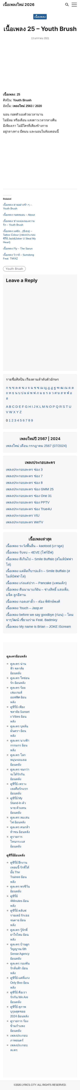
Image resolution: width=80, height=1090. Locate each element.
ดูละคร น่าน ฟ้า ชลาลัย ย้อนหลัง (18, 668)
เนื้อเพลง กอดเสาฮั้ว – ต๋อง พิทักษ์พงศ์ (33, 601)
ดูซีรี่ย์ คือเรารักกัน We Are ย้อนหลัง (19, 997)
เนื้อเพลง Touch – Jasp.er (24, 608)
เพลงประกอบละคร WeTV (24, 522)
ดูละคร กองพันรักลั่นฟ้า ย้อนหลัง (20, 968)
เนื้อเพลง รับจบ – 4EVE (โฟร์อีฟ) (29, 552)
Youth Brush (14, 269)
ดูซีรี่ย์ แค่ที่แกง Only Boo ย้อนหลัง (20, 982)
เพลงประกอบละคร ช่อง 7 (24, 476)
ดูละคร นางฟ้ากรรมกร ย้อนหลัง (19, 745)
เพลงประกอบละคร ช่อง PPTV (27, 502)
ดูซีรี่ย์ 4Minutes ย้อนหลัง (19, 900)
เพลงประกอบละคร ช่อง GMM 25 (30, 489)
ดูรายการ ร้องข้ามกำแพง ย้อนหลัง (19, 1025)
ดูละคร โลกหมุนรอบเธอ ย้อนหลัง (18, 759)
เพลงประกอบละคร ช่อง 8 (24, 483)
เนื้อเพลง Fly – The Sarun (18, 248)
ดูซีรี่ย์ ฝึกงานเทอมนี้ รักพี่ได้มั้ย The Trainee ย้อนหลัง (19, 872)
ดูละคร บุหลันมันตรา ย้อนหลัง (19, 731)
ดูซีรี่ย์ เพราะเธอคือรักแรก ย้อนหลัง (19, 788)
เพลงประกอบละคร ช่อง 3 (24, 469)
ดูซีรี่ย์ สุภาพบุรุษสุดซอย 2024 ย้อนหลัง (19, 1011)
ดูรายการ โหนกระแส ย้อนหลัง (17, 841)
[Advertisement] (40, 67)
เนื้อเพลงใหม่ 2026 (18, 4)
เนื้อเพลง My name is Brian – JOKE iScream (38, 626)
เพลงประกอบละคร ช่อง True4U (29, 509)
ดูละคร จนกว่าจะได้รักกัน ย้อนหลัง (19, 774)
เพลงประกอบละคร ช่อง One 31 (29, 496)
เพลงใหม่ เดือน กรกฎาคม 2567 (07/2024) (36, 446)
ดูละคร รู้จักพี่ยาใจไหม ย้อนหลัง (19, 934)
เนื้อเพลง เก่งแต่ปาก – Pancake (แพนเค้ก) (36, 583)
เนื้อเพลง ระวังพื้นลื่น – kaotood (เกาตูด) (35, 546)
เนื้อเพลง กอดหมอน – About (19, 214)
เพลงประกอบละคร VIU (22, 515)
